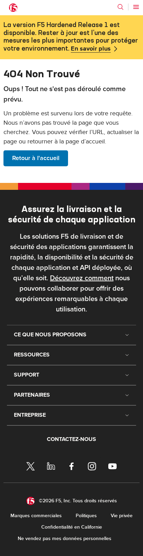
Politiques (86, 516)
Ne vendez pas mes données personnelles (64, 538)
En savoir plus (91, 49)
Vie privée (122, 516)
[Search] (120, 6)
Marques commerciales (36, 516)
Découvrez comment (81, 278)
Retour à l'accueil (35, 158)
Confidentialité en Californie (71, 527)
